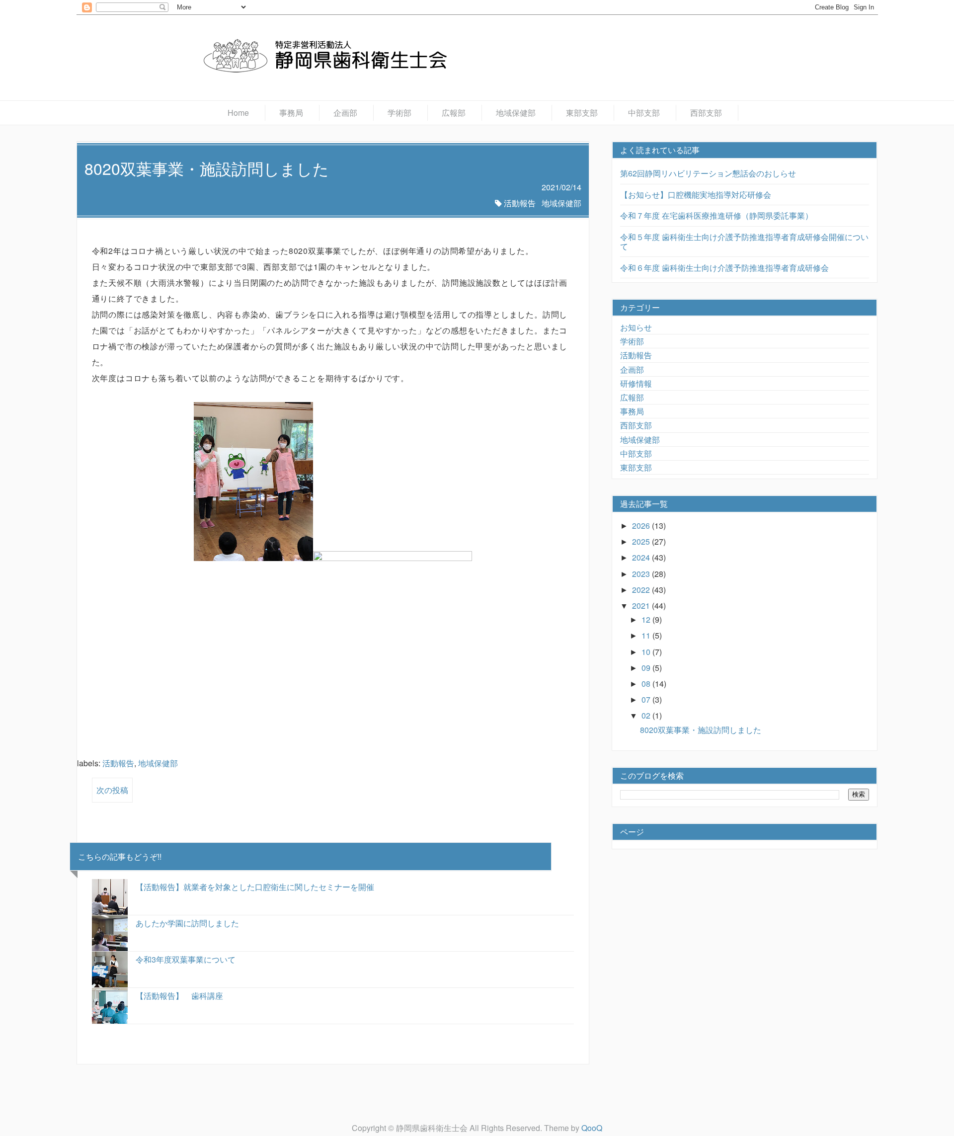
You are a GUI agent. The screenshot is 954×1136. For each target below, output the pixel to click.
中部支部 (644, 112)
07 (646, 699)
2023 (642, 573)
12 (646, 619)
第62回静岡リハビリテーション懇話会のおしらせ (708, 173)
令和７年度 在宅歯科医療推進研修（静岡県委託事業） (716, 215)
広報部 (454, 112)
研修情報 (636, 383)
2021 (642, 605)
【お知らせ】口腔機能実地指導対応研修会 (695, 194)
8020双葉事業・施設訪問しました (700, 729)
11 (646, 635)
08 (646, 683)
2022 (642, 589)
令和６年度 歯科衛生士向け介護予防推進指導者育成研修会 (724, 267)
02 (646, 715)
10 (646, 651)
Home (238, 112)
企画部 (345, 112)
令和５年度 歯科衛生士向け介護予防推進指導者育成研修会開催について (744, 241)
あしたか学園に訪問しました (187, 923)
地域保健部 (516, 112)
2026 (642, 525)
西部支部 (706, 112)
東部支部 (582, 112)
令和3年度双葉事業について (186, 959)
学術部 (399, 112)
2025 (642, 541)
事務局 (291, 112)
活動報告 (520, 203)
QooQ (591, 1128)
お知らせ (636, 327)
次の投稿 (112, 790)
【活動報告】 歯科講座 (179, 995)
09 (646, 667)
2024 (642, 557)
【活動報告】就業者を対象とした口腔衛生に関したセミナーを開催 (255, 887)
